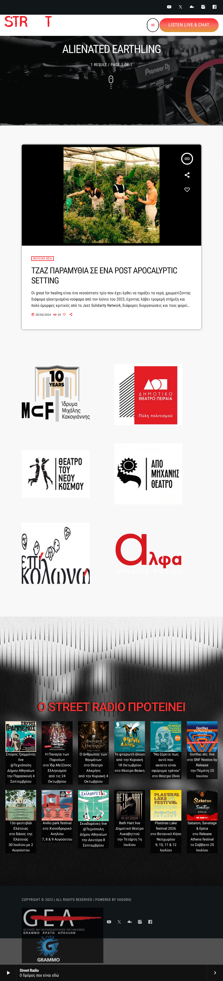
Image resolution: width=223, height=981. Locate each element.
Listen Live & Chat (189, 25)
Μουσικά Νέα (42, 258)
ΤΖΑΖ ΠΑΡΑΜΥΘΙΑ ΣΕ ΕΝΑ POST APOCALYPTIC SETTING (104, 275)
